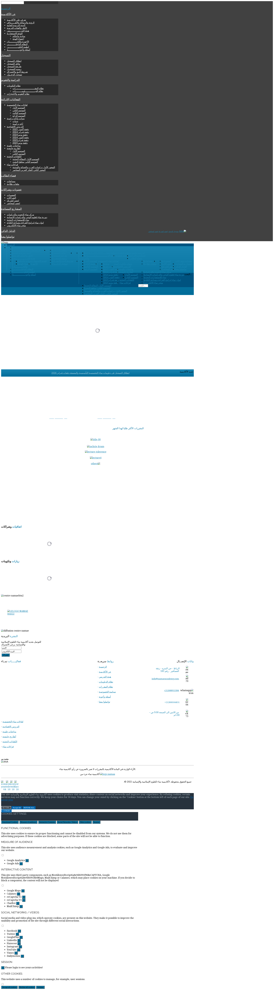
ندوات (15, 121)
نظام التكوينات (14, 85)
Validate (40, 987)
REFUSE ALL (29, 808)
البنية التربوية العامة (16, 25)
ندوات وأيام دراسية (16, 118)
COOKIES (6, 811)
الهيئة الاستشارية (15, 33)
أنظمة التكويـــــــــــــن (18, 47)
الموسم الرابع (19, 115)
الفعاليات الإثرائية (10, 99)
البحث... (188, 274)
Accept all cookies (9, 987)
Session (96, 822)
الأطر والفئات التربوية (17, 28)
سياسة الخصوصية (107, 691)
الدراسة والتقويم (10, 80)
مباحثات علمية (14, 145)
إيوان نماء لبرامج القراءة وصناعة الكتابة (25, 222)
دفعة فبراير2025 (20, 140)
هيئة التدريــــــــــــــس (18, 30)
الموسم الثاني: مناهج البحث (25, 162)
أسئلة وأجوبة (105, 696)
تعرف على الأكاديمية (16, 20)
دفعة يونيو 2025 (20, 143)
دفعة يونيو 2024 (20, 134)
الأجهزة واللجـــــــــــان (18, 41)
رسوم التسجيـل (14, 69)
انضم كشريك (13, 200)
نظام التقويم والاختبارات (18, 93)
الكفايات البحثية (14, 156)
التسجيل (6, 55)
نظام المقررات (106, 686)
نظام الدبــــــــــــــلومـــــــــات (28, 91)
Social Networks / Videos (67, 822)
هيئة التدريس (105, 676)
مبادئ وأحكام (19, 36)
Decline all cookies (26, 987)
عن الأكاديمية (8, 14)
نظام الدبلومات (106, 681)
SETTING (6, 808)
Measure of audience (28, 822)
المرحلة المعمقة (186, 420)
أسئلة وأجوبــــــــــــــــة (18, 49)
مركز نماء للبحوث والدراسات (20, 214)
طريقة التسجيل (14, 66)
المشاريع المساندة (11, 209)
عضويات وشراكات (11, 189)
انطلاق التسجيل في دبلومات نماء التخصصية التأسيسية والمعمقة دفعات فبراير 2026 (90, 373)
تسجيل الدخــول (14, 74)
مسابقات (11, 181)
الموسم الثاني (19, 110)
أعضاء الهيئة (18, 39)
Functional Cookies (10, 822)
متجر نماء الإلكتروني (16, 225)
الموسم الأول (19, 107)
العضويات (11, 195)
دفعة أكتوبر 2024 (21, 137)
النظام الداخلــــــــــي (17, 44)
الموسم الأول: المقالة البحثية (26, 159)
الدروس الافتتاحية (15, 126)
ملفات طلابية (13, 184)
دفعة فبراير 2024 (21, 132)
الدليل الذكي (8, 231)
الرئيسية (5, 8)
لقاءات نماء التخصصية (17, 105)
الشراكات (11, 198)
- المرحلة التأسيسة (40, 417)
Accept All (17, 808)
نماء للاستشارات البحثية (18, 220)
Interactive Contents (47, 822)
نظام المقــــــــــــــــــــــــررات (28, 88)
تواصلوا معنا (7, 236)
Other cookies (85, 822)
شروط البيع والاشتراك (17, 72)
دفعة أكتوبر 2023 (21, 129)
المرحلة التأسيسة (186, 418)
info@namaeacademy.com (165, 678)
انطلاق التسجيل (14, 61)
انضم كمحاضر (13, 203)
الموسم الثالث (19, 113)
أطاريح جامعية (13, 148)
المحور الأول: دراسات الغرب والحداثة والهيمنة (34, 167)
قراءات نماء (12, 164)
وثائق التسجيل (13, 63)
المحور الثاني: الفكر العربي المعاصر (29, 170)
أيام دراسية (18, 124)
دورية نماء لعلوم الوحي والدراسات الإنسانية (27, 217)
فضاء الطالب (8, 175)
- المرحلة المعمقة (105, 420)
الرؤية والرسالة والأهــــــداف (20, 22)
